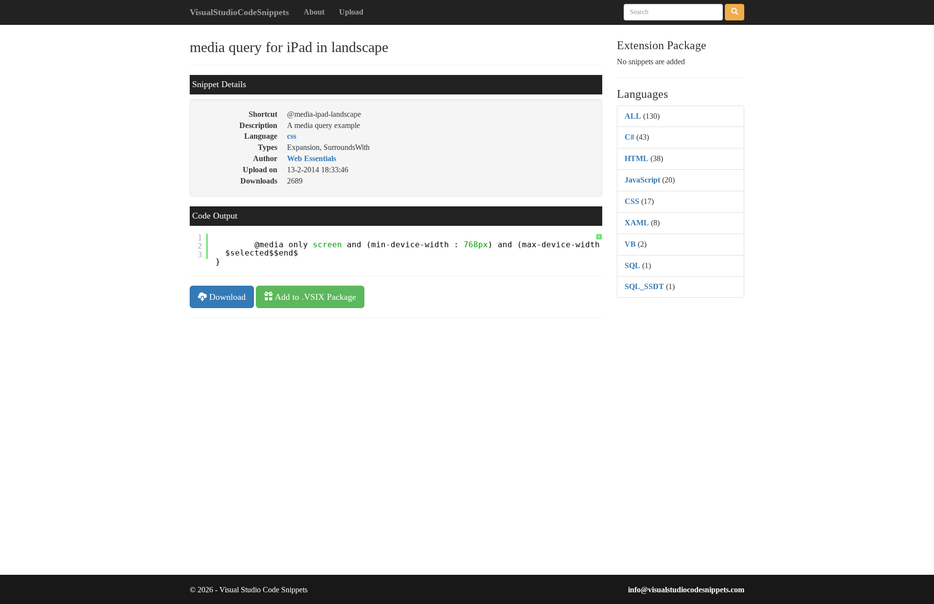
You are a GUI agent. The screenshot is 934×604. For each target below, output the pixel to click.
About (314, 12)
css (291, 136)
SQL (632, 265)
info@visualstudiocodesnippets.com (686, 590)
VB (630, 244)
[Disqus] (396, 449)
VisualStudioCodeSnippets (239, 12)
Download (226, 297)
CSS (632, 201)
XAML (637, 223)
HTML (636, 158)
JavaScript (642, 180)
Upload (351, 12)
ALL (633, 116)
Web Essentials (311, 158)
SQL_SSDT (644, 286)
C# (629, 137)
